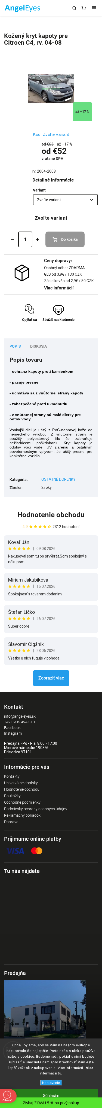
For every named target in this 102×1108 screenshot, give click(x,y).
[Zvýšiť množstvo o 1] (37, 239)
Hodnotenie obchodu (51, 515)
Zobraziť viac (51, 678)
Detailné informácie (53, 180)
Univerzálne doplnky (21, 783)
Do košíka (69, 239)
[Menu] (93, 8)
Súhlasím (51, 1095)
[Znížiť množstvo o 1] (12, 239)
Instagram (13, 733)
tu (59, 1073)
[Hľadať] (74, 8)
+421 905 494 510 (19, 722)
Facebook (12, 728)
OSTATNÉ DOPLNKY (58, 479)
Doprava (11, 822)
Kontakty (12, 776)
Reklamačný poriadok (22, 815)
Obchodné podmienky (22, 802)
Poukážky (12, 796)
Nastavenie (51, 1083)
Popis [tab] (15, 346)
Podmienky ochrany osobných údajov (35, 809)
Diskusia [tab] (38, 346)
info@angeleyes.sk (20, 716)
